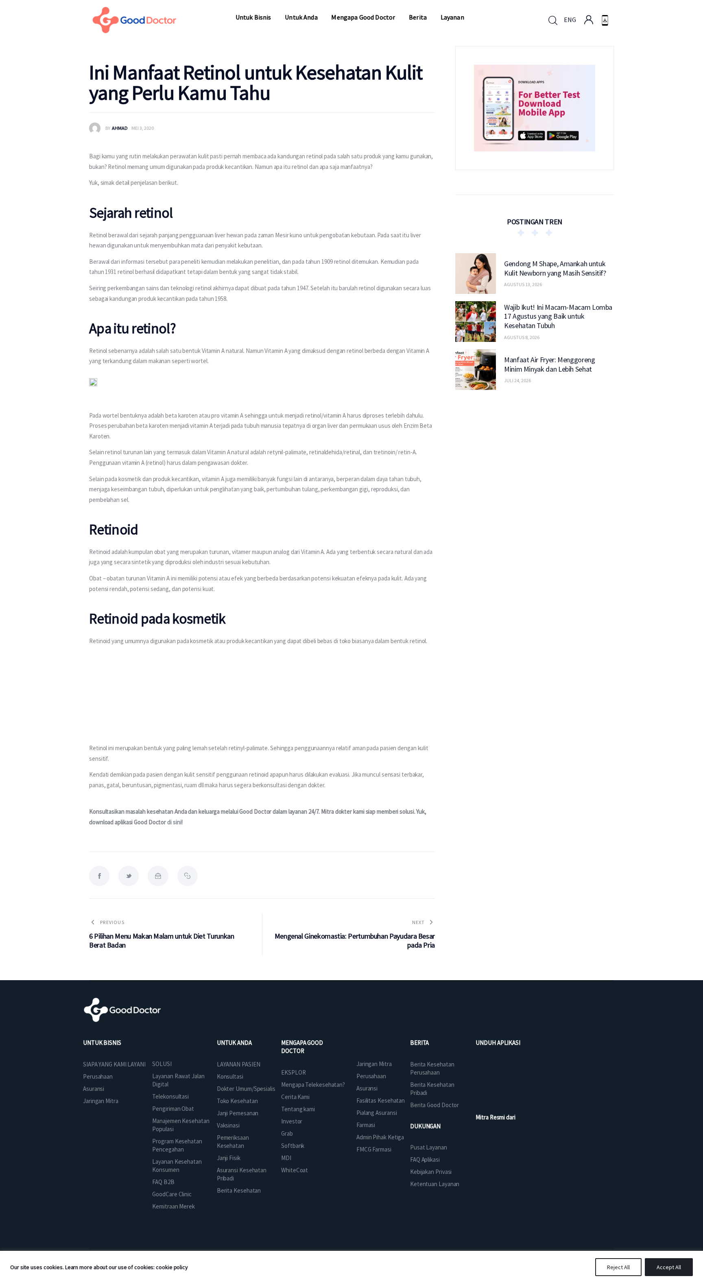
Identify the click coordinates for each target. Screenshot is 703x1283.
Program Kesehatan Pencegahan (177, 1145)
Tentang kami (298, 1109)
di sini (174, 822)
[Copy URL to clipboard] (187, 876)
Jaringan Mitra (100, 1101)
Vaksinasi (228, 1125)
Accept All (669, 1267)
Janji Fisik (228, 1158)
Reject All (618, 1267)
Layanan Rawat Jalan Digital (178, 1080)
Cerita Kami (295, 1097)
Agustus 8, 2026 (521, 337)
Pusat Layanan (428, 1147)
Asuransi (93, 1089)
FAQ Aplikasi (425, 1159)
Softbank (292, 1145)
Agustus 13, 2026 (523, 284)
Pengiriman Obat (173, 1108)
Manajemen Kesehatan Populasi (180, 1125)
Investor (291, 1121)
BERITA (419, 1043)
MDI (286, 1158)
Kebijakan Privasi (431, 1172)
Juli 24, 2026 (517, 380)
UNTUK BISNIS (102, 1043)
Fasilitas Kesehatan (380, 1100)
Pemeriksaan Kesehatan (233, 1141)
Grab (287, 1133)
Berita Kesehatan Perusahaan (432, 1068)
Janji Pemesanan (238, 1113)
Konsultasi (230, 1076)
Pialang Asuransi (376, 1113)
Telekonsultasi (170, 1096)
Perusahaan (98, 1076)
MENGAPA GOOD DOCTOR (302, 1047)
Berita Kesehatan (239, 1190)
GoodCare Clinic (172, 1194)
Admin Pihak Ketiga (380, 1137)
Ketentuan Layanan (434, 1184)
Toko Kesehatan (237, 1101)
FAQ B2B (163, 1182)
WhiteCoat (294, 1170)
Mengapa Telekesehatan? (313, 1084)
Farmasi (365, 1125)
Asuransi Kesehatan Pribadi (241, 1174)
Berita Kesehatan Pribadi (432, 1089)
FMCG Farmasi (373, 1149)
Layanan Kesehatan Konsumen (176, 1166)
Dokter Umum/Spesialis (246, 1089)
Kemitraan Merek (173, 1206)
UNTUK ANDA (234, 1043)
